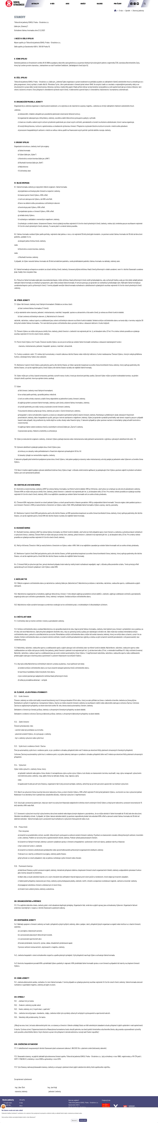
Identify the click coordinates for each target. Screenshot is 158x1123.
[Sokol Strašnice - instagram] (134, 4)
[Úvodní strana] (115, 10)
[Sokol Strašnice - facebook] (131, 4)
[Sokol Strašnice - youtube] (138, 4)
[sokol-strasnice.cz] (14, 3)
